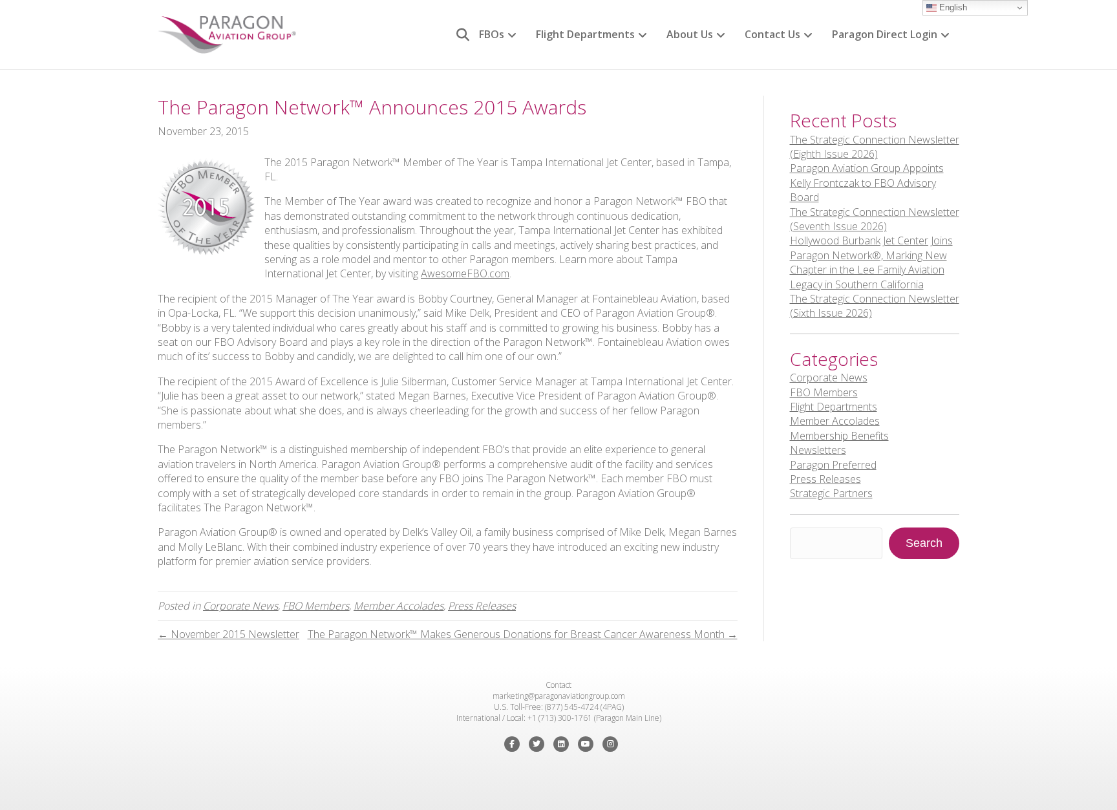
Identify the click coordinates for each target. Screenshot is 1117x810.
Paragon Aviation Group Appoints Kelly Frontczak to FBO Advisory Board (867, 182)
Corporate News (240, 606)
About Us (689, 34)
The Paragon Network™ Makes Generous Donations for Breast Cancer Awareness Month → (523, 634)
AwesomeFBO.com (465, 273)
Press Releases (482, 606)
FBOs (491, 34)
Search (924, 543)
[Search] (458, 35)
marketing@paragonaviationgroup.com (559, 695)
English (952, 7)
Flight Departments (585, 34)
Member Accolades (398, 606)
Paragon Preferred (833, 465)
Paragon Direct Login (884, 34)
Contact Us (772, 34)
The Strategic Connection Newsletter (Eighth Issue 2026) (874, 147)
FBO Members (315, 606)
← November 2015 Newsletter (228, 634)
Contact (558, 684)
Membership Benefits (839, 436)
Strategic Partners (831, 493)
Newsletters (818, 450)
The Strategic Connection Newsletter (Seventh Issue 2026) (874, 219)
